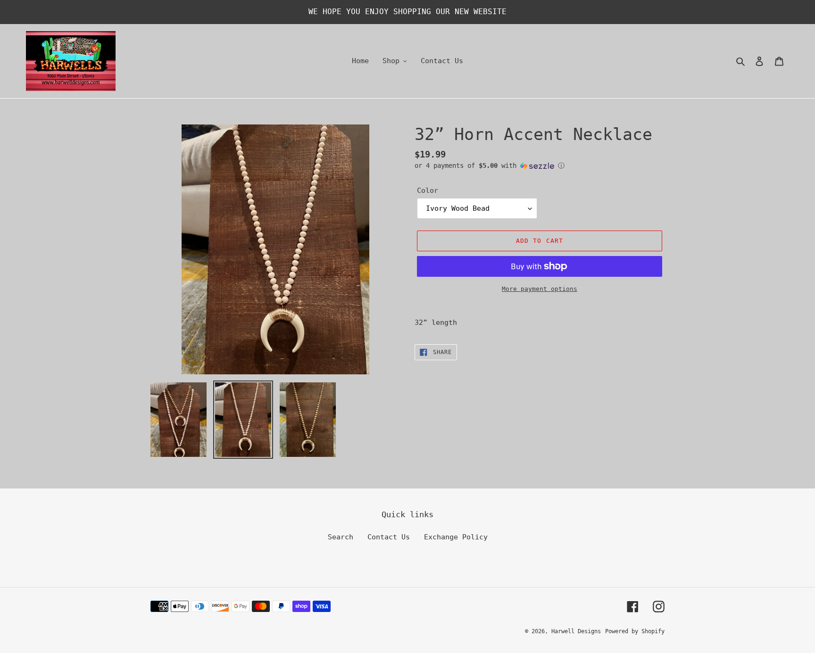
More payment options (539, 288)
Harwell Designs (576, 631)
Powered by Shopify (635, 631)
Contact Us (388, 537)
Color (427, 190)
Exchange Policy (456, 537)
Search (340, 537)
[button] (490, 165)
